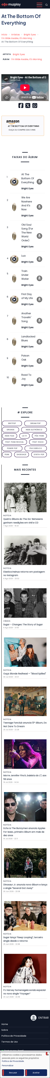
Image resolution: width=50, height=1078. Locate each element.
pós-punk (39, 436)
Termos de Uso (9, 1041)
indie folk (9, 436)
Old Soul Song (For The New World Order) (27, 232)
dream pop (35, 423)
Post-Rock (38, 442)
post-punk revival (14, 442)
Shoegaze (21, 454)
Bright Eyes (30, 34)
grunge (10, 429)
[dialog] (25, 1065)
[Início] (11, 4)
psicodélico (36, 448)
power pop (12, 448)
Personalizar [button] (7, 1065)
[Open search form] (46, 5)
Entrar (43, 1018)
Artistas (15, 34)
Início (4, 34)
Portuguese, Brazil (13, 1050)
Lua (23, 255)
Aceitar (36, 1072)
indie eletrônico (34, 429)
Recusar (13, 1072)
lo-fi (24, 436)
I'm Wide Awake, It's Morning (16, 38)
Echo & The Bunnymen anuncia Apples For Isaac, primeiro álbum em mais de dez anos (24, 832)
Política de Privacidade (13, 1035)
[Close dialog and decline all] (48, 1053)
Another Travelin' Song (26, 317)
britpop (12, 423)
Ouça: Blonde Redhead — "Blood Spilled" (24, 673)
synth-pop (39, 454)
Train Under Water (25, 275)
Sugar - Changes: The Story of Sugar (23, 624)
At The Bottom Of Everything (27, 178)
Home (4, 1024)
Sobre (4, 1030)
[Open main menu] (39, 5)
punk (7, 454)
